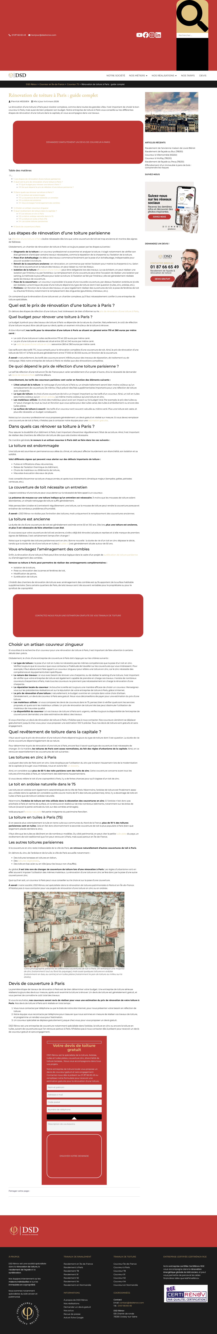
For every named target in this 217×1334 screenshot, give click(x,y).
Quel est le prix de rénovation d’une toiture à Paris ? (39, 182)
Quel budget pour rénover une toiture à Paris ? (41, 184)
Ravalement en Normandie (77, 1285)
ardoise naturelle (32, 812)
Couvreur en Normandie (126, 1285)
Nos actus (69, 1310)
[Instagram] (152, 35)
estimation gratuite (98, 420)
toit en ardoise (47, 397)
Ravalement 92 (71, 1278)
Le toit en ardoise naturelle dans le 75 (37, 216)
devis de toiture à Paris (23, 375)
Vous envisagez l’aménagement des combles (41, 203)
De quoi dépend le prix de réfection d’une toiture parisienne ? (48, 187)
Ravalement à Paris (73, 1267)
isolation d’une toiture (50, 270)
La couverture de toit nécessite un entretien (40, 198)
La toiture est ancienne (31, 200)
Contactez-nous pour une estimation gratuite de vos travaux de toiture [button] (78, 615)
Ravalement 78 (71, 1271)
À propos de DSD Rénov (76, 1300)
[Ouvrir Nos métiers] (147, 75)
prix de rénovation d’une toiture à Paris (118, 311)
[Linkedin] (158, 35)
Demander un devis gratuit (77, 1307)
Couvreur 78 (120, 1271)
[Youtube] (139, 35)
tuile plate (121, 834)
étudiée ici (64, 543)
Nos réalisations (71, 1303)
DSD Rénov (31, 84)
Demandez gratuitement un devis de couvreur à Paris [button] (78, 142)
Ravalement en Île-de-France (78, 1264)
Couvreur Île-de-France (125, 1264)
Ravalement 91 (71, 1274)
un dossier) (72, 766)
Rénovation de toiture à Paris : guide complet (53, 95)
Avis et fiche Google (74, 1317)
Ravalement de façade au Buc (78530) (164, 151)
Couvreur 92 (120, 1278)
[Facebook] (146, 35)
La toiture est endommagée (33, 195)
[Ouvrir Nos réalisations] (176, 75)
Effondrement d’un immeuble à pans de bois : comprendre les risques (168, 166)
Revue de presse (72, 1314)
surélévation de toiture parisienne (121, 555)
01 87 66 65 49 (125, 1305)
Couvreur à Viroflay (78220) (158, 158)
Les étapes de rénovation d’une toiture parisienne (38, 179)
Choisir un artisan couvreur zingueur (32, 208)
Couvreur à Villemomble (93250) (161, 155)
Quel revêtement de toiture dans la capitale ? (36, 211)
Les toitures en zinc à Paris (32, 214)
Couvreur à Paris (122, 1267)
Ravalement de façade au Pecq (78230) (164, 161)
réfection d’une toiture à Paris (26, 239)
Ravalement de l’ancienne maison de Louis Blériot (170, 148)
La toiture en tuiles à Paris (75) (34, 219)
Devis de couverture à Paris (28, 226)
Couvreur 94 (120, 1281)
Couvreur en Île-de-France (51, 84)
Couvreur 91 (119, 1274)
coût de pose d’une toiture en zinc (34, 344)
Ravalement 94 (71, 1281)
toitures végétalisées (28, 861)
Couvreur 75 (73, 84)
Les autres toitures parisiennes (35, 221)
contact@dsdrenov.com (131, 1302)
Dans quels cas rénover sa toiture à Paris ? (34, 192)
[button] (192, 16)
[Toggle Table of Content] (10, 176)
